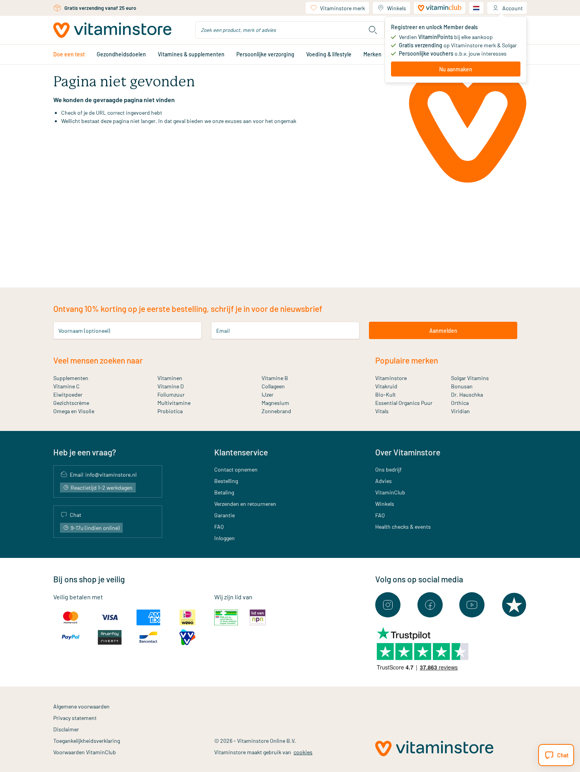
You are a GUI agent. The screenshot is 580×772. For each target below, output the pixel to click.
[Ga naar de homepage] (112, 30)
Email (223, 330)
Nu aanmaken (455, 69)
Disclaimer (66, 729)
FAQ (219, 526)
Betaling (224, 492)
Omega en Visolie (73, 411)
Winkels (396, 8)
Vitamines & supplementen (191, 54)
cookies (303, 752)
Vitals (382, 411)
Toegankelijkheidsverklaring (86, 740)
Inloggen (224, 538)
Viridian (460, 411)
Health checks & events (403, 526)
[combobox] (290, 30)
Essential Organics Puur (403, 402)
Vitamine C (66, 386)
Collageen (273, 386)
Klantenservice (241, 452)
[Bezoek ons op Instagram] (387, 604)
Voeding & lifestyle (329, 54)
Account (512, 8)
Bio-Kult (385, 394)
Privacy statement (75, 717)
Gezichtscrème (71, 402)
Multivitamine (174, 402)
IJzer (267, 394)
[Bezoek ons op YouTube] (472, 604)
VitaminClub (390, 492)
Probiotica (170, 411)
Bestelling (226, 480)
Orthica (460, 402)
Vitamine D (170, 386)
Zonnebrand (276, 411)
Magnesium (275, 402)
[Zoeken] (373, 30)
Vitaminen (169, 378)
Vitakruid (386, 386)
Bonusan (462, 386)
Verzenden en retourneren (245, 503)
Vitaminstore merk (342, 8)
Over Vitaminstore (407, 452)
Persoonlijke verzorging (265, 54)
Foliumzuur (171, 394)
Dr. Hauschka (467, 394)
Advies (383, 480)
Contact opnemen (236, 469)
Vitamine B (275, 378)
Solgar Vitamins (470, 378)
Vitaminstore (391, 378)
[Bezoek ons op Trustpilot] (514, 604)
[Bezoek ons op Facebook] (430, 604)
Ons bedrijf (388, 469)
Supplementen (70, 378)
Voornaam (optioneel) (84, 330)
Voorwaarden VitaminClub (84, 752)
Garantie (224, 515)
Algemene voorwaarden (81, 706)
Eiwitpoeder (67, 394)
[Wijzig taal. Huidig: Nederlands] (476, 8)
